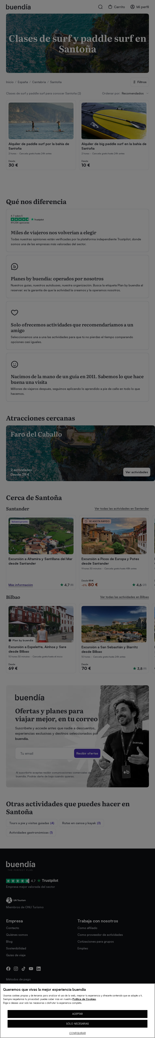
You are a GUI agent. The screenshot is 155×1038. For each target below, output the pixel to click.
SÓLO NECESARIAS (77, 1023)
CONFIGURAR (77, 1033)
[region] (77, 1010)
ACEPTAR (77, 1013)
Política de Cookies (84, 999)
